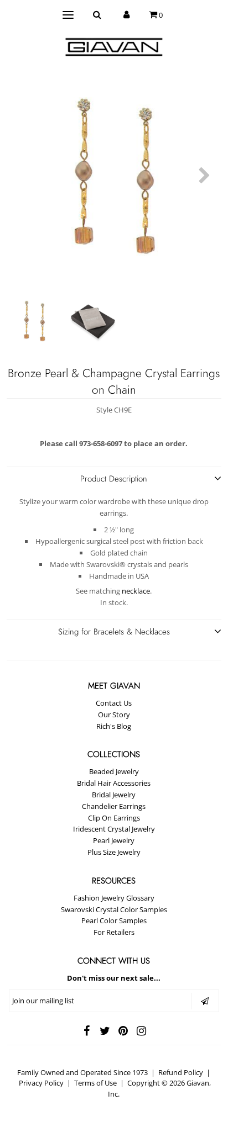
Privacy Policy (41, 1083)
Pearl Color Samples (114, 920)
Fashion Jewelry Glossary (114, 898)
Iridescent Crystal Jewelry (114, 829)
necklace (136, 591)
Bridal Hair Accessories (114, 783)
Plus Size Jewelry (114, 852)
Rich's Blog (113, 726)
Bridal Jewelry (114, 795)
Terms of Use (95, 1083)
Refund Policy (180, 1072)
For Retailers (114, 932)
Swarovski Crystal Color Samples (114, 909)
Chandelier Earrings (114, 806)
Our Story (114, 714)
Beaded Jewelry (114, 771)
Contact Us (114, 703)
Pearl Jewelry (113, 840)
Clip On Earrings (114, 818)
